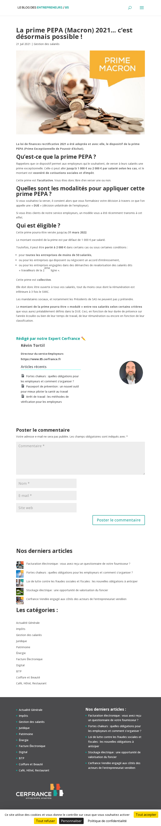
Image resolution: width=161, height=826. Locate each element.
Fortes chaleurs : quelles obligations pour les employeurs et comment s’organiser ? (79, 572)
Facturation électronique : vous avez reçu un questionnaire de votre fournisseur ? (78, 563)
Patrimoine (23, 647)
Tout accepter (146, 814)
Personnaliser (71, 821)
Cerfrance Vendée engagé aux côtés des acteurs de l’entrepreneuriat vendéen (76, 599)
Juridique (21, 641)
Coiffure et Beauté (28, 677)
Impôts (20, 629)
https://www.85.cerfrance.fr (41, 359)
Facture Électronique (29, 659)
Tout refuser (45, 821)
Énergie (21, 653)
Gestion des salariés (46, 44)
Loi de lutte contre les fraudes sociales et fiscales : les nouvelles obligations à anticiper (82, 581)
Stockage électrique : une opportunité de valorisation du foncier (67, 590)
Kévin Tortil (33, 345)
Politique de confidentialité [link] (107, 821)
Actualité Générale (28, 623)
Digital (20, 665)
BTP (19, 671)
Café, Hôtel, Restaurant (31, 683)
